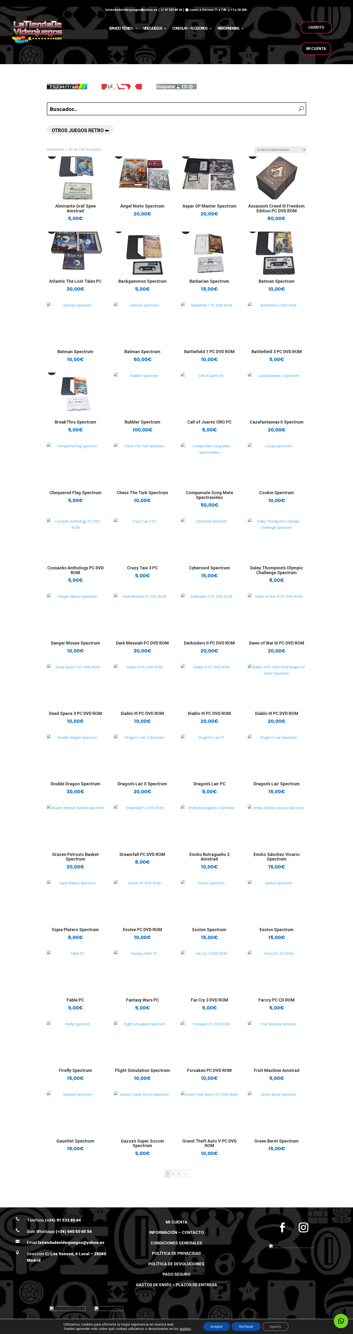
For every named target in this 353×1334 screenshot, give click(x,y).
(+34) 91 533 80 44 (63, 1220)
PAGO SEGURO (176, 1274)
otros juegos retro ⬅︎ (80, 130)
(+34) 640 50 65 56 (74, 1231)
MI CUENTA (316, 48)
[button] (341, 1321)
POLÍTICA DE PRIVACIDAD (176, 1253)
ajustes (185, 1329)
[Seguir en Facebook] (282, 1227)
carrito (316, 27)
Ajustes (275, 1326)
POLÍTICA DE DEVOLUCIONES (176, 1263)
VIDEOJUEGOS (152, 28)
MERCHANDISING (228, 28)
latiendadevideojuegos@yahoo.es (71, 1242)
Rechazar (246, 1326)
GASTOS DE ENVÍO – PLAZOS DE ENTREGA (176, 1284)
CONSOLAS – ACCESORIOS (189, 28)
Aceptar (217, 1326)
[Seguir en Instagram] (303, 1227)
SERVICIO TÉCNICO (121, 28)
